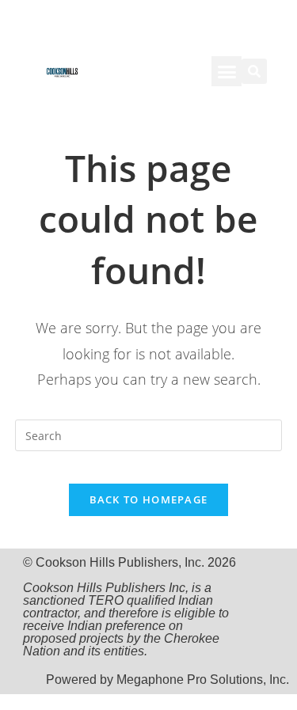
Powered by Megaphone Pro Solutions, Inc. (167, 679)
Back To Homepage (148, 499)
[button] (226, 71)
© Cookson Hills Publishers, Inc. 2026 (129, 607)
